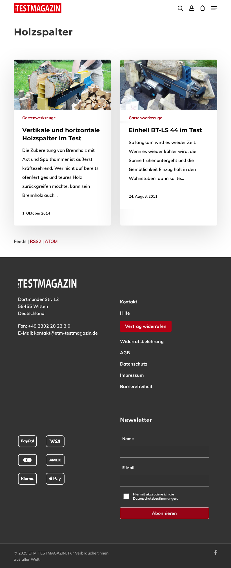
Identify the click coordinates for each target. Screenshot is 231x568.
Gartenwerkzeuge (39, 117)
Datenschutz (133, 364)
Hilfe (125, 313)
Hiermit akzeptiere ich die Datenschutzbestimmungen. (155, 496)
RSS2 (35, 241)
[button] (214, 8)
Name (128, 438)
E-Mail (128, 467)
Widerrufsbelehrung (142, 341)
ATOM (51, 241)
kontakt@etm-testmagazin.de (66, 333)
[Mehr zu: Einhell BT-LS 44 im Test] (168, 134)
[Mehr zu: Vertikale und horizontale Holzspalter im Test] (62, 143)
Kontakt (128, 302)
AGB (125, 352)
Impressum (132, 375)
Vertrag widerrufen (145, 326)
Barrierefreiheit (136, 386)
